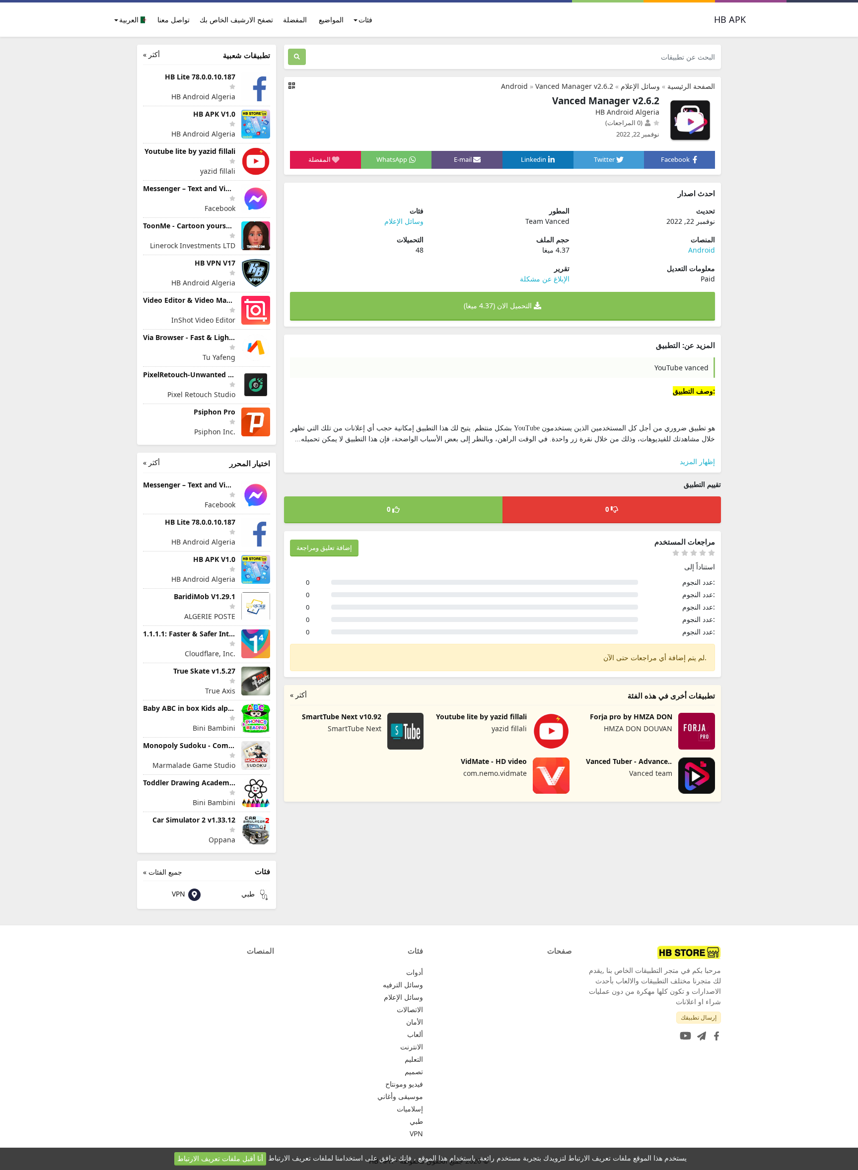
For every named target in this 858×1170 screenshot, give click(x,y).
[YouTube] (683, 1032)
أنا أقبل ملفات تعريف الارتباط (220, 1158)
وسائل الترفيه (403, 984)
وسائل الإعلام (640, 86)
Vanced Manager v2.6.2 (574, 86)
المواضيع (331, 19)
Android (514, 86)
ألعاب (415, 1034)
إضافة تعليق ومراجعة (324, 547)
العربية (130, 19)
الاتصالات (410, 1009)
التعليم (414, 1059)
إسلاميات (410, 1108)
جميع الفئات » (162, 872)
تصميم (414, 1071)
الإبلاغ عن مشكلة (545, 278)
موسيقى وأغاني (400, 1096)
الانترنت (411, 1046)
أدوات (414, 972)
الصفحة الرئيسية (691, 86)
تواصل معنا (173, 19)
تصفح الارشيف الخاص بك (236, 19)
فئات (365, 19)
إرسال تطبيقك (698, 1017)
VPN (179, 893)
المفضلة (295, 19)
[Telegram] (699, 1032)
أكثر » (298, 694)
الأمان (414, 1022)
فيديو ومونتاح (404, 1084)
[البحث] (297, 57)
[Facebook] (714, 1032)
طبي (249, 893)
